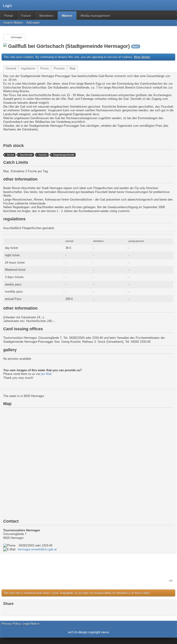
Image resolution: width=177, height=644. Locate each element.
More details (142, 57)
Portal (8, 15)
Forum (26, 15)
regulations (28, 68)
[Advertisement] (88, 567)
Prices (44, 68)
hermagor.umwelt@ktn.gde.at (37, 549)
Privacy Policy (11, 623)
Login (7, 5)
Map (72, 68)
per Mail (46, 374)
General (11, 68)
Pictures (59, 68)
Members (46, 15)
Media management (95, 15)
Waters (67, 15)
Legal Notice (31, 623)
